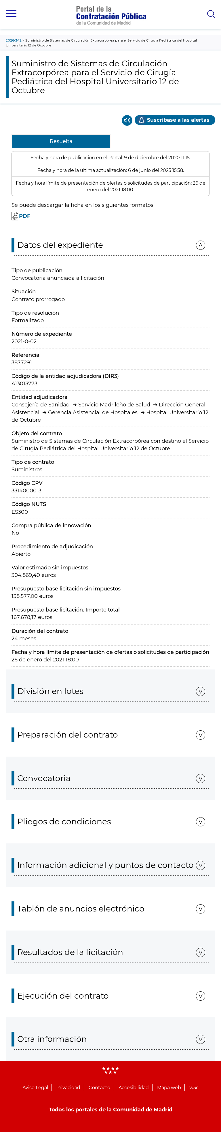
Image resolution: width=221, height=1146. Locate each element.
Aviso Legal (35, 1087)
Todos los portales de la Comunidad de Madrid (110, 1109)
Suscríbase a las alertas (178, 120)
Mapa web (169, 1087)
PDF (25, 216)
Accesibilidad (134, 1087)
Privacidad (68, 1087)
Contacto (99, 1087)
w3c (194, 1087)
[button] (11, 13)
